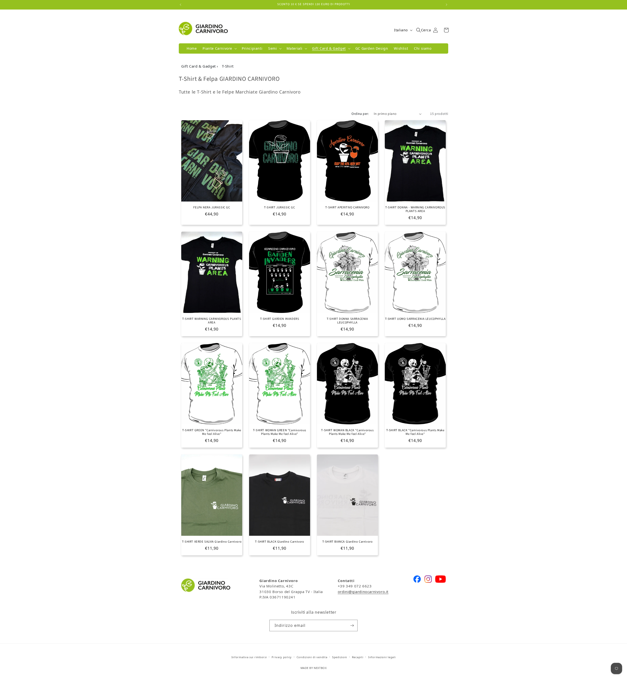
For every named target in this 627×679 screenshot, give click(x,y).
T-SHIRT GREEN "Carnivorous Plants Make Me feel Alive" (211, 432)
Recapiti (357, 657)
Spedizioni (339, 657)
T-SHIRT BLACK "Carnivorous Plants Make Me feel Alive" (415, 432)
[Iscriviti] (352, 625)
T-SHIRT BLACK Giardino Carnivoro (279, 542)
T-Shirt (228, 66)
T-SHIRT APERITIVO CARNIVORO (347, 207)
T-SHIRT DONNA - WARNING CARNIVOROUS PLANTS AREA (415, 209)
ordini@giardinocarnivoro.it (363, 591)
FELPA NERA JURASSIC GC (211, 207)
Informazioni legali (382, 657)
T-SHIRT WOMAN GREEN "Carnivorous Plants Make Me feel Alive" (279, 432)
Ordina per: (360, 113)
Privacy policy (282, 657)
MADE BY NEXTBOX (314, 668)
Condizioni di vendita (312, 657)
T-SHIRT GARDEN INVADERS (279, 319)
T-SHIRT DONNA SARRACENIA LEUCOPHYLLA (347, 320)
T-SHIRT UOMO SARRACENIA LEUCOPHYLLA (415, 319)
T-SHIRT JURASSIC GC (279, 207)
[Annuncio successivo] (446, 4)
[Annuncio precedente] (180, 4)
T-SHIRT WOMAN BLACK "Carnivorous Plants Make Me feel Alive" (347, 432)
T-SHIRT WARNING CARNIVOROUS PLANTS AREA (211, 320)
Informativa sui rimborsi (249, 657)
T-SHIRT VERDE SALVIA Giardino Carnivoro (211, 542)
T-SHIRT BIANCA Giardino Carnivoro (347, 542)
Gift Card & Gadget (199, 66)
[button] (219, 48)
